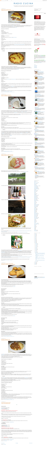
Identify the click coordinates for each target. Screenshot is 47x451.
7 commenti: (11, 91)
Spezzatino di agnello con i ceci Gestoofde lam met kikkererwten (5, 340)
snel (9, 151)
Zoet (12, 151)
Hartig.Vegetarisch (36, 198)
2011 (35, 242)
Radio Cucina (23, 3)
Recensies (35, 208)
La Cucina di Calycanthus (37, 94)
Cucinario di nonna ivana (37, 111)
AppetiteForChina (37, 107)
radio (3, 260)
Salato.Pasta (35, 214)
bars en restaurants (36, 182)
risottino (27, 132)
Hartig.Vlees (4, 399)
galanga (20, 114)
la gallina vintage (37, 81)
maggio (36, 249)
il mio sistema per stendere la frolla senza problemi (19, 44)
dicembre (36, 243)
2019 (35, 235)
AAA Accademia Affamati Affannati (38, 76)
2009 (35, 263)
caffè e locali (35, 183)
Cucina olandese (35, 187)
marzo (36, 251)
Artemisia (16, 27)
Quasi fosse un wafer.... (40, 86)
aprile (36, 250)
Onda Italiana (35, 67)
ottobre (36, 245)
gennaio (36, 261)
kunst (34, 201)
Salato (34, 212)
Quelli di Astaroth (3, 408)
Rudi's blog (36, 90)
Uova (34, 225)
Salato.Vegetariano (36, 217)
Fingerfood (35, 193)
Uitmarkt (35, 224)
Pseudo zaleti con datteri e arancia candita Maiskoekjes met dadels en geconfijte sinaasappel (8, 264)
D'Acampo (21, 250)
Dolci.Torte (35, 191)
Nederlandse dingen (36, 204)
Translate (39, 10)
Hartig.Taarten (35, 197)
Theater (35, 221)
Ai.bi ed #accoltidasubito (40, 171)
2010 (35, 262)
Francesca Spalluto (37, 158)
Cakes (34, 184)
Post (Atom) (4, 444)
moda (34, 203)
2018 (35, 236)
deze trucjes (12, 86)
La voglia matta (36, 116)
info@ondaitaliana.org (11, 439)
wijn (34, 228)
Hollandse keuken (36, 200)
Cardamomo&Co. (37, 129)
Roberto (4, 377)
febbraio (36, 252)
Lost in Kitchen (36, 121)
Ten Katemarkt (26, 377)
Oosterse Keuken (36, 205)
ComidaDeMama (36, 175)
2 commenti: (11, 440)
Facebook (40, 62)
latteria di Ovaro (14, 37)
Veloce (11, 151)
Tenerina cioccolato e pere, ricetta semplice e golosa (40, 167)
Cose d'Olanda (35, 186)
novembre (36, 244)
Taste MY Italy (35, 65)
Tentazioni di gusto (37, 137)
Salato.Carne (12, 399)
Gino (19, 250)
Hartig (34, 194)
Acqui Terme (26, 171)
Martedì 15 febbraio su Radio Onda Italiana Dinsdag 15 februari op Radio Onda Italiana (7, 155)
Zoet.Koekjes (12, 336)
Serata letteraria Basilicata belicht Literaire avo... (40, 260)
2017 (35, 237)
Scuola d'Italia (35, 218)
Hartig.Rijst (35, 196)
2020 (35, 234)
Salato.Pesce (35, 215)
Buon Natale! (36, 134)
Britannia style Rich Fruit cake (40, 103)
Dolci (3, 151)
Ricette (8, 151)
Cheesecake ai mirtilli (40, 82)
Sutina (11, 37)
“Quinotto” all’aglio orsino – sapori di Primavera (39, 155)
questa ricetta (15, 112)
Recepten (6, 151)
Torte (34, 222)
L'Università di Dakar (37, 126)
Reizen (35, 210)
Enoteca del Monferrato (11, 199)
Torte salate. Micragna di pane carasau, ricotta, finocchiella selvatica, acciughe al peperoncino (41, 77)
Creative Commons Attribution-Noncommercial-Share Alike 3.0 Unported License (39, 278)
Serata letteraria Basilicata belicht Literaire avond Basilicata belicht (5, 403)
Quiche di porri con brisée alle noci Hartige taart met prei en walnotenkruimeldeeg (7, 10)
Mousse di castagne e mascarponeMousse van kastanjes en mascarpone (6, 95)
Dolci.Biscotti (4, 336)
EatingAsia (36, 142)
